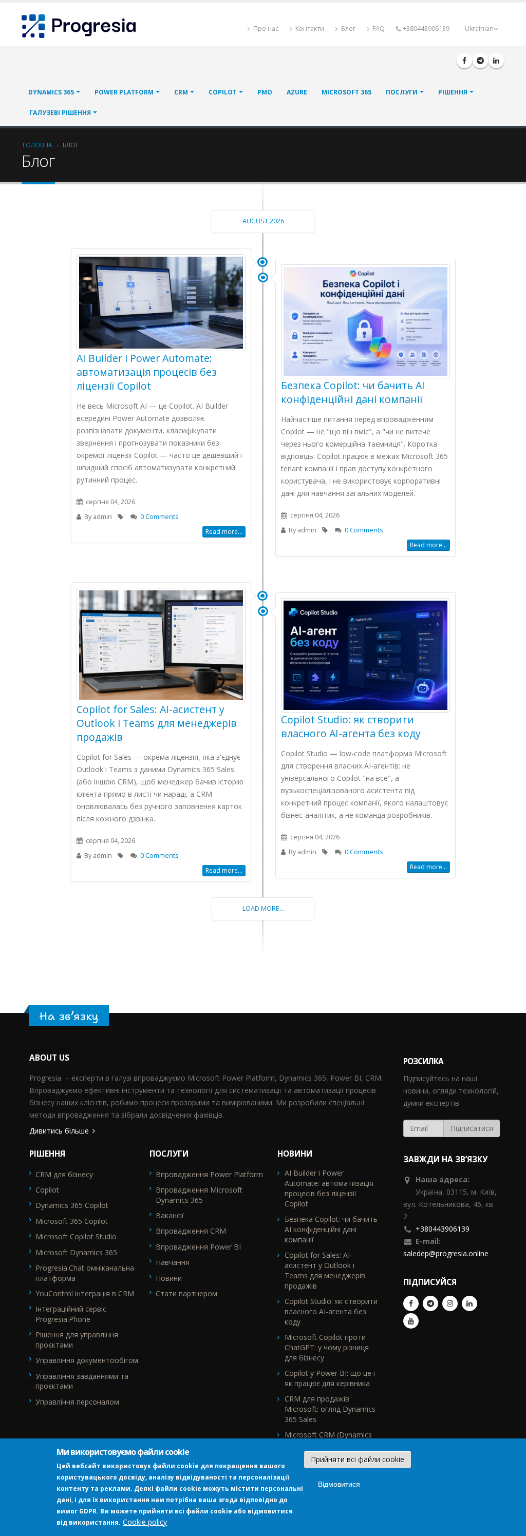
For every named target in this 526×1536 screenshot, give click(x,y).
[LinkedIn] (496, 60)
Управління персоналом (77, 1402)
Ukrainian (479, 28)
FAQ (378, 28)
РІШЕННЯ (452, 92)
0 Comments (159, 516)
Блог (347, 28)
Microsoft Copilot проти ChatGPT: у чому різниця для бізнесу (327, 1347)
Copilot (223, 92)
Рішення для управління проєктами (76, 1340)
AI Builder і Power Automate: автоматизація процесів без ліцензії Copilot (147, 372)
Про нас (265, 28)
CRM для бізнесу (64, 1174)
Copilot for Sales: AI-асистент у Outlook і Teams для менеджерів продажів (157, 723)
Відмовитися (339, 1484)
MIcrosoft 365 (346, 92)
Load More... (263, 908)
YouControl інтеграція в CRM (84, 1293)
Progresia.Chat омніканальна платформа (84, 1273)
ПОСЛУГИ (402, 92)
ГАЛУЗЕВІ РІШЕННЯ (60, 112)
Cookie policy (145, 1522)
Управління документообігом (86, 1360)
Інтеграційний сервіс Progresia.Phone (70, 1314)
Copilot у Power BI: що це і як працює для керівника (330, 1378)
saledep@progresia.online (446, 1253)
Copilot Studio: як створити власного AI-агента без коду (351, 726)
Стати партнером (186, 1293)
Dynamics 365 (51, 92)
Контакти (309, 28)
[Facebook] (464, 60)
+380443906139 (442, 1229)
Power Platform (124, 92)
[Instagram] (450, 1303)
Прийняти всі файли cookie (357, 1459)
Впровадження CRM (191, 1231)
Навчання (173, 1262)
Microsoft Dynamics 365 (76, 1252)
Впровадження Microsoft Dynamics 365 (199, 1195)
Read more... (223, 531)
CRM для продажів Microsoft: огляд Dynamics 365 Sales (330, 1409)
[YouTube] (411, 1321)
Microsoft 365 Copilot (71, 1221)
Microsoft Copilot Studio (76, 1236)
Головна (37, 145)
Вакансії (170, 1215)
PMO (264, 92)
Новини (169, 1278)
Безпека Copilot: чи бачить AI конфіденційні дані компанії (353, 392)
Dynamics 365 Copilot (71, 1205)
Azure (297, 92)
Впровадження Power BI (198, 1247)
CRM (181, 92)
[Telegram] (480, 60)
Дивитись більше (59, 1131)
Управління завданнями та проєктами (81, 1381)
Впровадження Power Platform (209, 1174)
